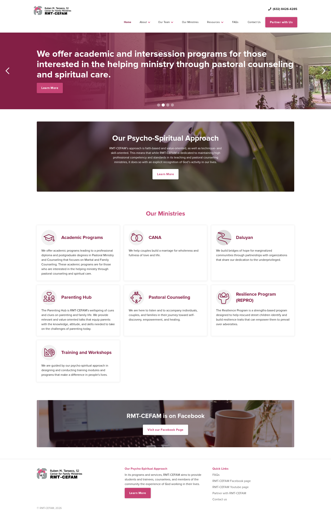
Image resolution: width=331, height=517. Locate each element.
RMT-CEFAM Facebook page (231, 481)
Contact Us (254, 22)
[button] (145, 22)
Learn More (49, 88)
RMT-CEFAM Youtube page (230, 487)
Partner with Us (281, 22)
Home (127, 22)
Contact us (219, 499)
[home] (53, 10)
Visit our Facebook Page (165, 430)
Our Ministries (190, 22)
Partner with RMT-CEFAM (229, 493)
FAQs (235, 22)
